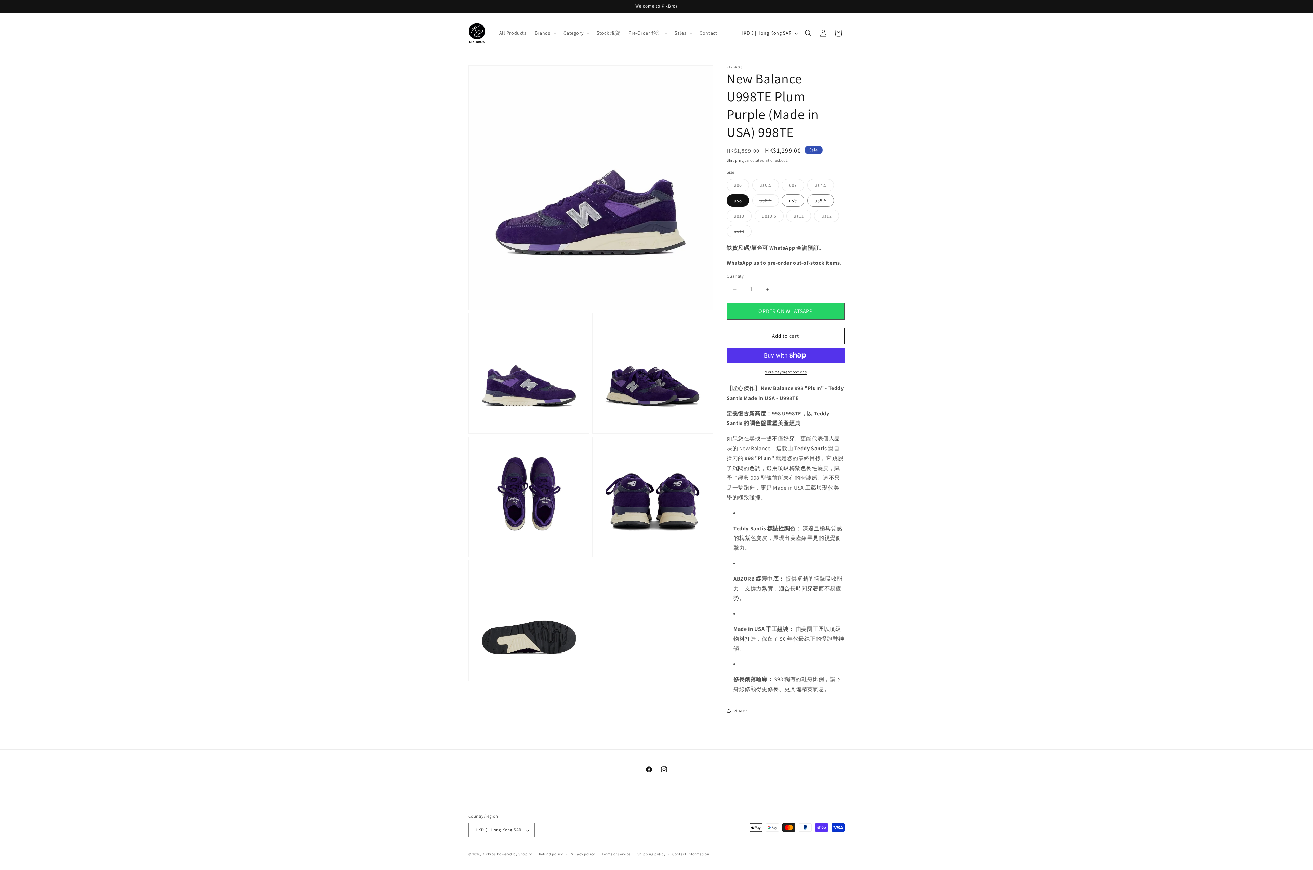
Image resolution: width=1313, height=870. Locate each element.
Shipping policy (651, 854)
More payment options (786, 371)
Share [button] (740, 710)
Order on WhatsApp (785, 311)
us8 (738, 200)
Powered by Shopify (514, 854)
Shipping (735, 160)
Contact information (690, 854)
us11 (802, 217)
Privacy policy (582, 854)
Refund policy (551, 854)
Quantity (735, 276)
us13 (743, 232)
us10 (743, 217)
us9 (793, 200)
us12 (830, 217)
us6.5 (769, 186)
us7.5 (824, 186)
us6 (741, 186)
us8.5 (769, 202)
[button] (545, 33)
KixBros (489, 854)
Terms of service (616, 854)
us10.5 (773, 217)
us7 (796, 186)
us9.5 (820, 200)
